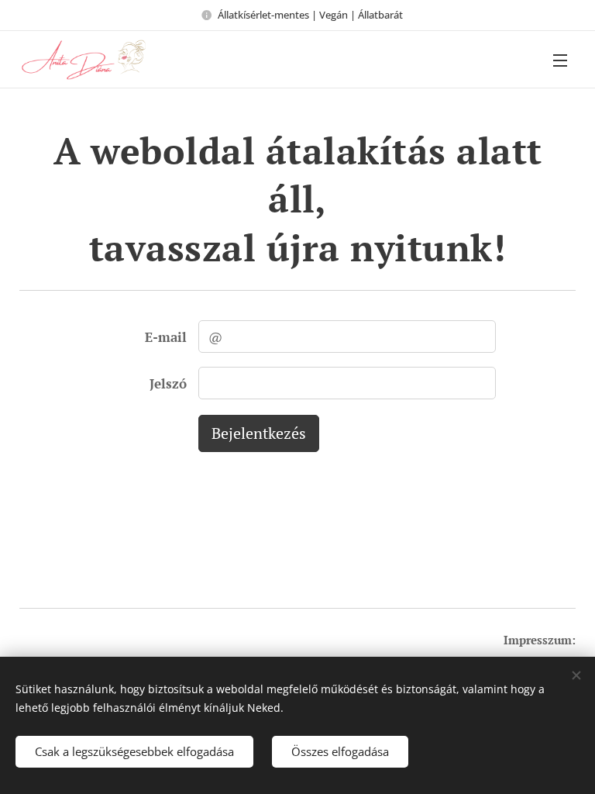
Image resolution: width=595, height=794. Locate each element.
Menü (560, 59)
